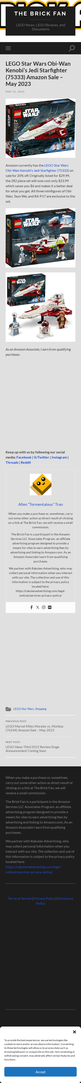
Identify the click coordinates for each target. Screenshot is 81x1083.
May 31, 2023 (15, 91)
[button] (74, 1032)
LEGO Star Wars (23, 709)
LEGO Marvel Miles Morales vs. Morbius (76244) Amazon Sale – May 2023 (35, 726)
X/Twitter (41, 457)
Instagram (59, 457)
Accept (41, 1072)
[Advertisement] (40, 403)
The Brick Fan (40, 13)
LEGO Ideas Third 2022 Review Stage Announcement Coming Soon (32, 747)
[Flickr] (50, 607)
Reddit (26, 462)
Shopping (40, 709)
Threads (12, 462)
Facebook (24, 457)
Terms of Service (20, 898)
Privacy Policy (44, 898)
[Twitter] (38, 607)
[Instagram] (44, 607)
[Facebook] (31, 607)
